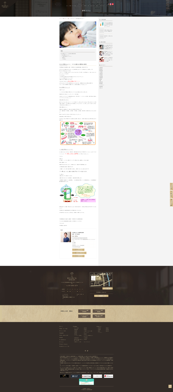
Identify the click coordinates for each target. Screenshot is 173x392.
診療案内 (75, 326)
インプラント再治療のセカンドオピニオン (88, 336)
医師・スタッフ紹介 (63, 328)
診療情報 (101, 77)
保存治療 (101, 76)
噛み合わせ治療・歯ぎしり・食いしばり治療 (79, 340)
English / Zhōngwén (63, 344)
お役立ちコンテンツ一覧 (64, 346)
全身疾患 (101, 67)
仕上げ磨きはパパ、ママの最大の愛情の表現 (68, 53)
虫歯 (100, 80)
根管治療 (101, 70)
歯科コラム (100, 326)
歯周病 (100, 79)
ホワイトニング (86, 332)
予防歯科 (101, 74)
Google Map (107, 288)
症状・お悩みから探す (64, 335)
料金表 (61, 337)
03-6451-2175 (72, 286)
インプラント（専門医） (78, 335)
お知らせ (101, 87)
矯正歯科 (101, 83)
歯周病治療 (76, 329)
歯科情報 (101, 86)
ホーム (61, 326)
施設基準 (62, 333)
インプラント (100, 332)
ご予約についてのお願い (101, 295)
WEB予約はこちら (78, 249)
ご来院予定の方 (63, 339)
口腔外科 (101, 73)
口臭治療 (85, 339)
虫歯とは (63, 57)
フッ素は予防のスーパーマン (66, 56)
